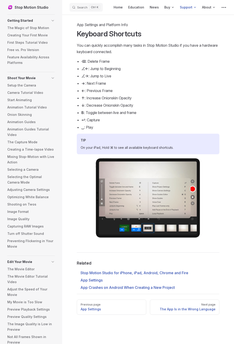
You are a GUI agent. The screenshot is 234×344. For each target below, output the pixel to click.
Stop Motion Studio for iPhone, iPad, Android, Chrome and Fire (134, 273)
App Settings (91, 280)
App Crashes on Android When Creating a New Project (127, 287)
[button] (31, 20)
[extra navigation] (223, 7)
